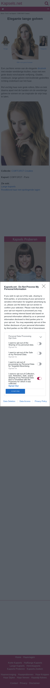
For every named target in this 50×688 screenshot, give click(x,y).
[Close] (44, 287)
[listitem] (25, 337)
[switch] (39, 343)
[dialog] (25, 344)
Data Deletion (9, 401)
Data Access (25, 401)
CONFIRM (15, 391)
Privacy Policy (41, 401)
